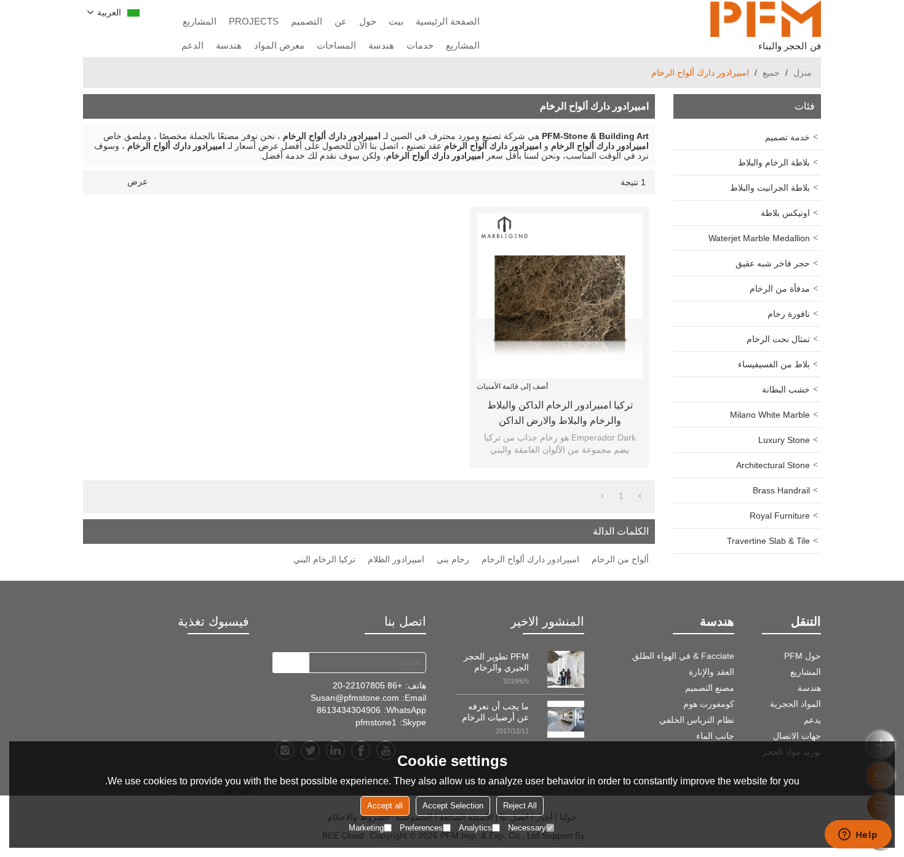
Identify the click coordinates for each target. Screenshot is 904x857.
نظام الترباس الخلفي (696, 720)
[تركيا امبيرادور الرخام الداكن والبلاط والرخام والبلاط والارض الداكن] (560, 296)
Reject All (520, 805)
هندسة (381, 45)
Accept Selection (452, 805)
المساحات (336, 45)
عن (341, 21)
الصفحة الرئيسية (448, 21)
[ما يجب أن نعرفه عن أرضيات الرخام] (565, 719)
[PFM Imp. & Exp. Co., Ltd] (765, 18)
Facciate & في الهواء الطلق (683, 656)
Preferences (421, 827)
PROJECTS (254, 21)
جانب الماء (715, 736)
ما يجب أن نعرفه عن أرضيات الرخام (495, 711)
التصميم (306, 21)
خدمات (420, 45)
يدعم (812, 720)
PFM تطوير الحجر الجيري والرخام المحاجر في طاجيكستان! (496, 662)
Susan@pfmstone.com (355, 698)
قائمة (116, 182)
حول (367, 21)
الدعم (192, 45)
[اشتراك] (290, 662)
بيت (396, 21)
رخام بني (453, 559)
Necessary (527, 827)
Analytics (475, 827)
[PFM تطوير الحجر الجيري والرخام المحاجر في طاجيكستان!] (565, 669)
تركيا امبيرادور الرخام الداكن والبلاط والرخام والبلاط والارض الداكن (560, 413)
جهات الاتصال (797, 736)
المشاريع (199, 21)
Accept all (385, 805)
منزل (802, 73)
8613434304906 (349, 710)
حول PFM (802, 656)
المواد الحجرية (795, 704)
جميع (771, 73)
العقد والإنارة (711, 672)
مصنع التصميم (709, 688)
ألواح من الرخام (620, 559)
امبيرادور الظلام (396, 559)
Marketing (366, 827)
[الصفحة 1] (640, 496)
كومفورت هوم (708, 704)
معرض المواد (279, 45)
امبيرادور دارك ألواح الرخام (530, 559)
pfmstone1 (376, 722)
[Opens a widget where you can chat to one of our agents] (858, 835)
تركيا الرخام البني (324, 559)
